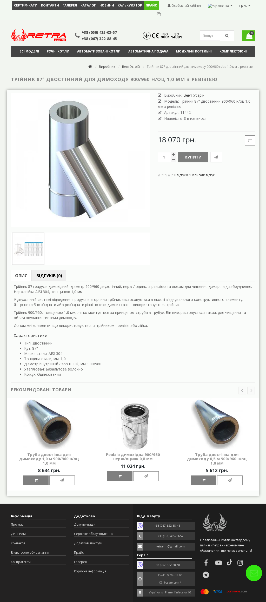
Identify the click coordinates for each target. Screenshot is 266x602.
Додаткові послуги (88, 543)
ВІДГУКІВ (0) (49, 276)
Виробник (107, 66)
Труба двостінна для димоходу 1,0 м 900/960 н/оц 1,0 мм (49, 459)
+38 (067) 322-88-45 (99, 38)
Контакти (50, 5)
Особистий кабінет (186, 5)
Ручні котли (58, 51)
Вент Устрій (131, 66)
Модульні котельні (194, 51)
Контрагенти (21, 562)
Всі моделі (29, 51)
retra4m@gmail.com (170, 546)
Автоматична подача (148, 51)
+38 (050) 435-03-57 (99, 32)
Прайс (79, 552)
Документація (84, 524)
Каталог (88, 5)
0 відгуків (181, 175)
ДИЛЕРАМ (18, 534)
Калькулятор (130, 5)
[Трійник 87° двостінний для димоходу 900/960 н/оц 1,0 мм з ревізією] (80, 160)
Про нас (17, 524)
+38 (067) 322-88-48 (167, 565)
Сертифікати (25, 5)
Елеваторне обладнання (30, 552)
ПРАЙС (151, 5)
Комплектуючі (233, 51)
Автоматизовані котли (99, 51)
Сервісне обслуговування (94, 534)
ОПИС (21, 276)
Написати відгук (202, 175)
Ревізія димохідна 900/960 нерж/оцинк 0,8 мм (133, 456)
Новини (106, 5)
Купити (193, 157)
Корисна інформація (90, 571)
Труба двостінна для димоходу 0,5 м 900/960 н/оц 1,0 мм (217, 459)
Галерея (70, 5)
